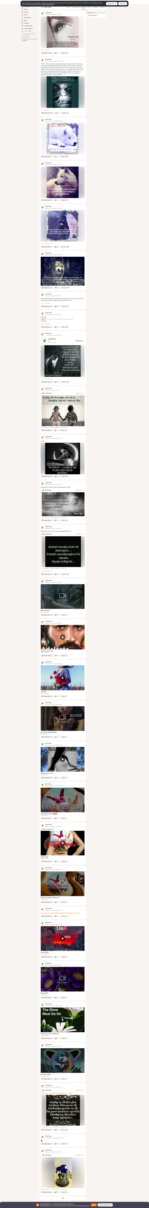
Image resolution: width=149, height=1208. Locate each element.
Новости (24, 35)
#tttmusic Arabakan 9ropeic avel (50, 897)
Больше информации (47, 4)
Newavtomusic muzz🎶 (47, 773)
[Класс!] (42, 50)
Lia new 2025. (45, 952)
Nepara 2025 (44, 993)
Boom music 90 (45, 610)
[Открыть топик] (62, 69)
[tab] (68, 7)
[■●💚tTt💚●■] (63, 341)
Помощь (33, 33)
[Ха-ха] (43, 379)
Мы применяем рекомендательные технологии (29, 39)
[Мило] (43, 303)
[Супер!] (43, 50)
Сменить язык (25, 31)
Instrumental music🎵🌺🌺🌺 (49, 814)
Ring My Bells (44, 857)
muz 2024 (43, 692)
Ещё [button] (28, 35)
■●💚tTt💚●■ (48, 393)
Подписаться (79, 340)
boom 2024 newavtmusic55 (49, 732)
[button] (47, 53)
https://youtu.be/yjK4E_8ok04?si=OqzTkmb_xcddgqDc (57, 1093)
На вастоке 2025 (46, 1074)
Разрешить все (111, 3)
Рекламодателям (26, 33)
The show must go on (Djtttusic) (50, 1034)
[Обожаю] (45, 244)
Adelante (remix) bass (47, 651)
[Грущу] (43, 244)
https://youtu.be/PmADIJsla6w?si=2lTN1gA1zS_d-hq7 (60, 913)
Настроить (123, 3)
